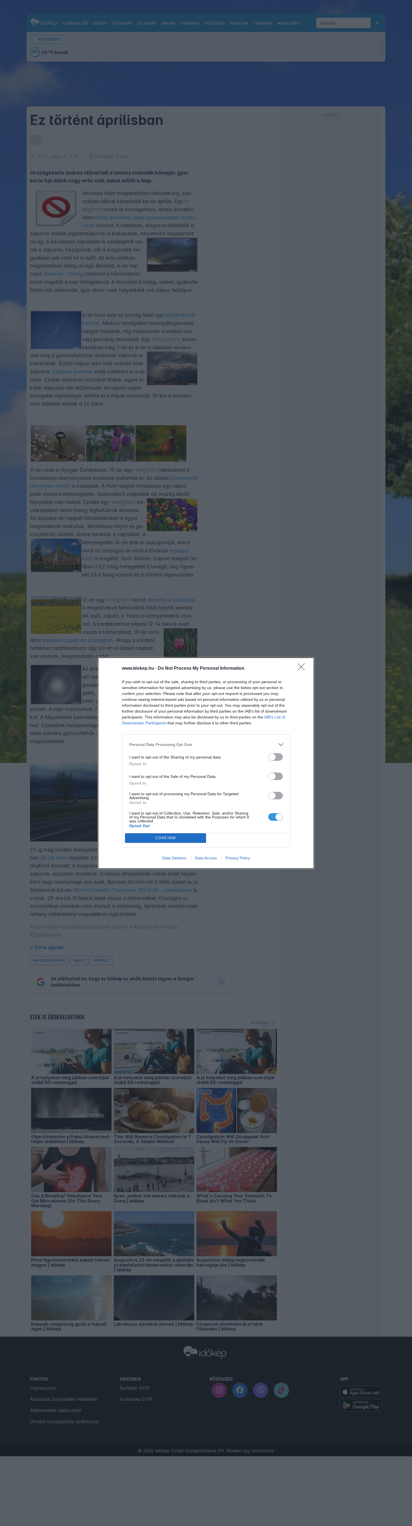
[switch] (275, 757)
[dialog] (206, 763)
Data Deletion (174, 858)
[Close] (303, 668)
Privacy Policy (238, 858)
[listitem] (206, 745)
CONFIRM (165, 838)
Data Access (206, 858)
